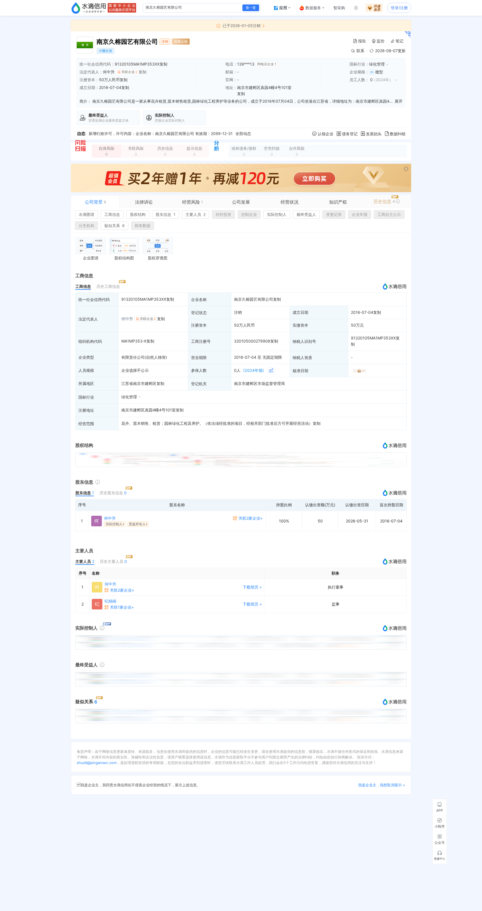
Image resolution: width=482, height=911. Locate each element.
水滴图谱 (86, 214)
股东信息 (165, 214)
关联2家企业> (250, 518)
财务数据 (142, 225)
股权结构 (138, 214)
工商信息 (112, 214)
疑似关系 (114, 225)
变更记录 (334, 214)
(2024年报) (253, 370)
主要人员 (195, 214)
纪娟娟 (110, 601)
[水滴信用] (89, 8)
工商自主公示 (389, 214)
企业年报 (359, 214)
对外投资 (223, 214)
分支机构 (86, 225)
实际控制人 (276, 214)
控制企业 (249, 214)
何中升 (109, 71)
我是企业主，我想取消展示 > (381, 785)
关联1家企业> (122, 607)
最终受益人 (306, 214)
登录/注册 (399, 7)
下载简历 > (252, 587)
